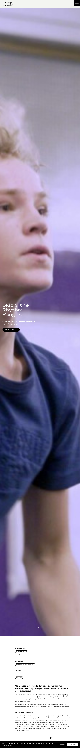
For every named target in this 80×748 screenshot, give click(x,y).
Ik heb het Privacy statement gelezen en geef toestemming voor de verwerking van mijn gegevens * (41, 393)
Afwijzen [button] (62, 744)
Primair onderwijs (32, 385)
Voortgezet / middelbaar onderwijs (38, 387)
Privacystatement (29, 396)
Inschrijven (30, 402)
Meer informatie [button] (7, 745)
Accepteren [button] (72, 744)
